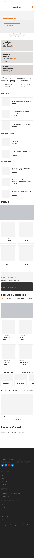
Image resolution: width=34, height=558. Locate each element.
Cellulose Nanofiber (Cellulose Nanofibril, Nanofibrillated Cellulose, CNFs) (20, 113)
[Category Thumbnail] (6, 380)
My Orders (5, 508)
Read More (16, 419)
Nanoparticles (6, 335)
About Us (9, 2)
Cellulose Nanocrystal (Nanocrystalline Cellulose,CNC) (21, 123)
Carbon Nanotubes (20, 382)
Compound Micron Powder (9, 360)
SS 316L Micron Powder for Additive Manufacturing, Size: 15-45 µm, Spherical (21, 193)
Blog (3, 478)
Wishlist (4, 511)
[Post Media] (17, 404)
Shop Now (10, 26)
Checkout (5, 517)
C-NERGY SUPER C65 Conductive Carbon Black (21, 152)
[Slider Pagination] (10, 35)
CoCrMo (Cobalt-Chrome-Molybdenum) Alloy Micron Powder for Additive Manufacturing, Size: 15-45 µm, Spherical (22, 182)
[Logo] (17, 7)
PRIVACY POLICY (6, 496)
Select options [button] (8, 241)
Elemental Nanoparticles (25, 360)
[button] (2, 7)
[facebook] (2, 465)
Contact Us (5, 484)
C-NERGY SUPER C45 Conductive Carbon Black (21, 140)
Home (4, 1)
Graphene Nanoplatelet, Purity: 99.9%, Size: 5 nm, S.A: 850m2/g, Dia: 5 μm (21, 101)
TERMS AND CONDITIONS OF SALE (11, 493)
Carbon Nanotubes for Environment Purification (17, 417)
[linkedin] (12, 465)
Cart (3, 520)
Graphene (6, 383)
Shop (3, 505)
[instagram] (9, 465)
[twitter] (6, 465)
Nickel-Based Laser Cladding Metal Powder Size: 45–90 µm (21, 169)
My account (5, 514)
